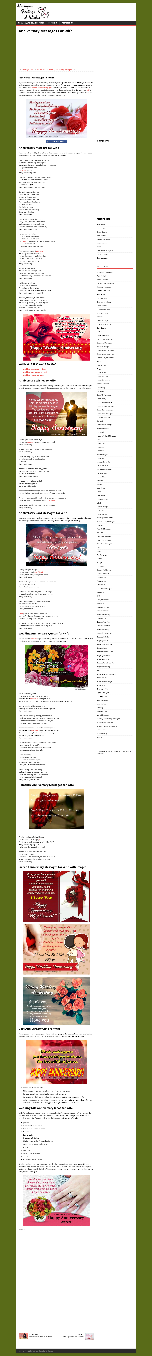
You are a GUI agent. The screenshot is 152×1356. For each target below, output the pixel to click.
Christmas (100, 317)
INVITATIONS (102, 473)
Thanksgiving (101, 685)
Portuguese (101, 566)
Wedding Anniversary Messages (60, 70)
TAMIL (99, 670)
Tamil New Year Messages (106, 674)
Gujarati (100, 421)
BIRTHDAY (101, 294)
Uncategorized (102, 696)
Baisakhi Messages (104, 287)
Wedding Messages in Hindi (107, 726)
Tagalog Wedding (103, 667)
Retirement (101, 585)
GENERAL (100, 391)
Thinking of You (102, 689)
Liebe (99, 492)
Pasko (99, 551)
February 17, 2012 (28, 70)
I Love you (22, 170)
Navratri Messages (104, 529)
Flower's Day (101, 365)
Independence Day (103, 462)
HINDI (99, 440)
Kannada (100, 484)
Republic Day (101, 581)
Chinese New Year (103, 309)
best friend (38, 572)
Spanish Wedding (103, 629)
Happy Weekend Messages (107, 436)
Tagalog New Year (103, 655)
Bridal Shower (102, 306)
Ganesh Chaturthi (103, 384)
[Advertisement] (76, 49)
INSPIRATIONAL (103, 466)
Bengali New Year (103, 291)
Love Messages (102, 507)
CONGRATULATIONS (104, 324)
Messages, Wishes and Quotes (31, 23)
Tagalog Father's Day (104, 644)
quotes (34, 638)
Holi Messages (102, 454)
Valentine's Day (102, 700)
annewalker (41, 70)
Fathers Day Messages (105, 358)
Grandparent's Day (103, 417)
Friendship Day (102, 376)
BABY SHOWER (102, 280)
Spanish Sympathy (103, 626)
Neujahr (100, 533)
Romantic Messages (104, 588)
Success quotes (102, 258)
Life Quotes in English (105, 250)
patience (39, 251)
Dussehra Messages (104, 343)
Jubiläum (100, 480)
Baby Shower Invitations (106, 283)
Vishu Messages (103, 715)
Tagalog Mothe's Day (105, 652)
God (41, 839)
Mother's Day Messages (106, 521)
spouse (30, 442)
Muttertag (100, 525)
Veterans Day (102, 711)
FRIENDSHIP (101, 373)
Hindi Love (101, 443)
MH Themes (49, 1351)
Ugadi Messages (103, 693)
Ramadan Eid (101, 577)
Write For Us (67, 23)
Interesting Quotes (103, 239)
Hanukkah (100, 432)
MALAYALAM (102, 514)
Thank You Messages (104, 681)
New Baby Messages (104, 536)
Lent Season (101, 488)
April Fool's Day (102, 276)
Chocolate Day (102, 313)
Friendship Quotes (103, 380)
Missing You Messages (105, 518)
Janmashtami (101, 477)
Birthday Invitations (104, 302)
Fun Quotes (101, 224)
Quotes (99, 247)
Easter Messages (103, 346)
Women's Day (102, 734)
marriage (51, 500)
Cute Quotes (101, 328)
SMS (98, 596)
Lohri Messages (102, 499)
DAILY (99, 332)
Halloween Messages (104, 425)
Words (99, 737)
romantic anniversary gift (41, 87)
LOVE (99, 503)
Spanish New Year (103, 622)
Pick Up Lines (102, 555)
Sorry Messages (103, 600)
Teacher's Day (102, 678)
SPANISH (100, 603)
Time (21, 613)
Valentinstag (101, 704)
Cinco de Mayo (102, 321)
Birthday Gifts (102, 298)
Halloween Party (103, 428)
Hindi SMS (100, 447)
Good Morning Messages (106, 406)
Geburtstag (101, 388)
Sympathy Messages (104, 633)
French (99, 369)
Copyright (52, 23)
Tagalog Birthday (103, 637)
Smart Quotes (102, 232)
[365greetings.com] (32, 19)
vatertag (100, 707)
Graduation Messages (105, 413)
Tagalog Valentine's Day (105, 663)
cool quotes (101, 236)
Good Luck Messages (105, 402)
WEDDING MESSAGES (105, 722)
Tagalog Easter (102, 640)
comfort (25, 241)
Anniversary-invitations (105, 272)
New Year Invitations (104, 540)
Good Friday (101, 399)
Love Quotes (101, 510)
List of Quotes (102, 228)
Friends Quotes (102, 254)
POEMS (99, 559)
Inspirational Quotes (104, 469)
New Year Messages (104, 544)
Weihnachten (101, 730)
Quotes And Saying (104, 570)
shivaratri (100, 592)
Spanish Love (102, 618)
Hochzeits (100, 451)
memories (34, 699)
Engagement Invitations (105, 350)
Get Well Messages (104, 395)
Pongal (99, 562)
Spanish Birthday (103, 607)
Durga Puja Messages (105, 339)
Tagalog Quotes (103, 659)
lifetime (34, 730)
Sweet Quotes (102, 243)
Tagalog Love (102, 648)
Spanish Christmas (103, 611)
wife (88, 90)
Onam (99, 547)
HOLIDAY (100, 458)
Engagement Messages (105, 354)
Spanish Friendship (103, 614)
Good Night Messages (105, 410)
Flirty (98, 361)
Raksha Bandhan (103, 574)
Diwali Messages (103, 335)
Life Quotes (101, 495)
